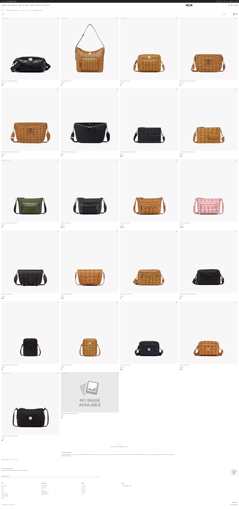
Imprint (83, 493)
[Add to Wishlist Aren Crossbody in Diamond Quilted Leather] (58, 18)
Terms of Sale (84, 485)
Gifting (2, 487)
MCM (2, 459)
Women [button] (20, 5)
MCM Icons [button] (38, 5)
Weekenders (36, 10)
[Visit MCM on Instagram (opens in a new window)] (124, 485)
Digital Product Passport (45, 493)
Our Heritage (44, 485)
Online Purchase (3, 485)
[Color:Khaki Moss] (2, 227)
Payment (2, 491)
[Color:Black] (2, 85)
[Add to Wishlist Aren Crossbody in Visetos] (176, 18)
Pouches (41, 10)
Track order (219, 1)
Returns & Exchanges (4, 493)
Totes (32, 10)
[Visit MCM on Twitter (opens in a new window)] (127, 485)
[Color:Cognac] (61, 85)
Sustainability (44, 491)
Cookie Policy (84, 491)
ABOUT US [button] (48, 5)
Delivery (2, 489)
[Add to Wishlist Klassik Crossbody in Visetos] (117, 302)
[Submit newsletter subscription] (99, 476)
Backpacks (14, 5)
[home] (189, 6)
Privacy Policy (84, 489)
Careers (43, 489)
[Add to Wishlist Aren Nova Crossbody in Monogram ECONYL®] (58, 373)
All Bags (8, 10)
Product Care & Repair (4, 495)
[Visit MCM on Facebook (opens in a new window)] (122, 485)
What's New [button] (4, 5)
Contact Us (3, 497)
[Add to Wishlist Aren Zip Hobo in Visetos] (117, 18)
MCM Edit (43, 487)
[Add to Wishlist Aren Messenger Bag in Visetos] (58, 231)
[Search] (229, 5)
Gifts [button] (43, 5)
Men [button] (24, 5)
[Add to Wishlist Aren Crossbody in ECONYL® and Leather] (58, 160)
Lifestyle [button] (32, 5)
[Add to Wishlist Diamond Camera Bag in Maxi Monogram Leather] (236, 231)
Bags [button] (9, 5)
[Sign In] (232, 5)
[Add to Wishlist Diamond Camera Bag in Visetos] (176, 231)
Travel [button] (27, 5)
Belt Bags (17, 10)
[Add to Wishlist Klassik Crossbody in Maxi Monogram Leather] (58, 302)
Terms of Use (84, 487)
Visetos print (69, 455)
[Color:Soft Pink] (64, 227)
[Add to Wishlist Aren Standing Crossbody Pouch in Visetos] (176, 89)
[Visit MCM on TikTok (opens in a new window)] (130, 485)
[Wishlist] (234, 5)
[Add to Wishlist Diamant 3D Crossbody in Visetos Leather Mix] (236, 18)
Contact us (225, 1)
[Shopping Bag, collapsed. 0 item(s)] (237, 5)
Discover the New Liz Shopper (11, 1)
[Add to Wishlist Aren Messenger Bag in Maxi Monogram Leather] (117, 373)
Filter (224, 14)
